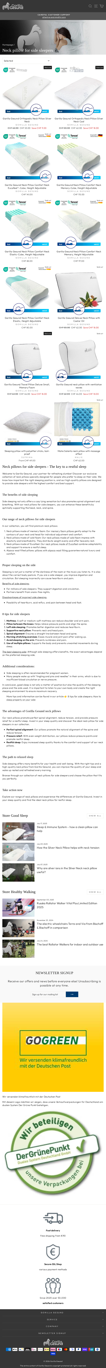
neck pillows (31, 796)
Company (52, 1326)
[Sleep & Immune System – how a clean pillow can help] (18, 831)
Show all (95, 816)
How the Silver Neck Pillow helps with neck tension (68, 847)
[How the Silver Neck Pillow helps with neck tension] (18, 852)
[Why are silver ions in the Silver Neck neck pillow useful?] (18, 872)
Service (52, 1319)
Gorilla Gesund (52, 1312)
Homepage (7, 44)
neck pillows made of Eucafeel (62, 544)
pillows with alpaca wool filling (51, 550)
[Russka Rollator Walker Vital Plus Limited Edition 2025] (18, 908)
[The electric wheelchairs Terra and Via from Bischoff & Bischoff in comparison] (18, 928)
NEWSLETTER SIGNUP (52, 1333)
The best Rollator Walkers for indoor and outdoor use (70, 944)
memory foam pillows (62, 531)
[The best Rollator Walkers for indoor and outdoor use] (18, 949)
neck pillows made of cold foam (64, 537)
